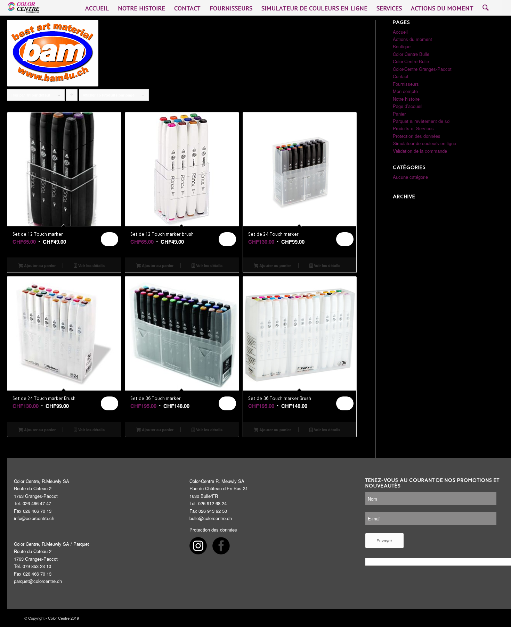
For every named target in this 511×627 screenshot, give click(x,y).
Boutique (402, 46)
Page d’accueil (407, 106)
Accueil (400, 31)
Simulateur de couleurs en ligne (424, 143)
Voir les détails (91, 265)
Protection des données (416, 136)
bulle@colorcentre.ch (210, 518)
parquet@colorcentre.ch (38, 581)
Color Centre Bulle (411, 54)
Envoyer (384, 540)
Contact (400, 76)
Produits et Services (413, 128)
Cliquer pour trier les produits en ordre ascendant (72, 96)
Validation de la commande (420, 151)
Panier (399, 113)
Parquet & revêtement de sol (422, 121)
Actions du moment (412, 39)
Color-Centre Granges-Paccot (422, 69)
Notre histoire (406, 98)
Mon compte (405, 91)
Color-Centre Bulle (411, 61)
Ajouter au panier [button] (39, 265)
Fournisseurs (406, 84)
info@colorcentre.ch (34, 518)
